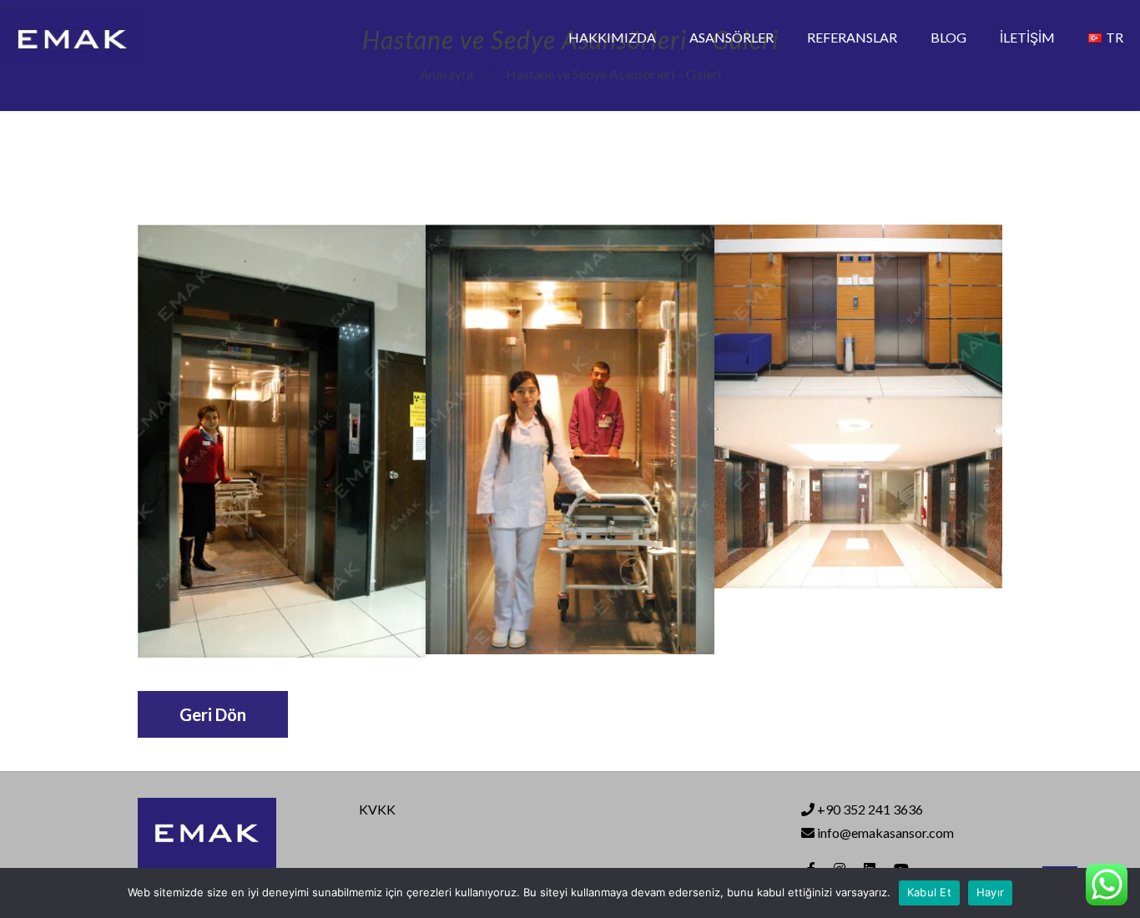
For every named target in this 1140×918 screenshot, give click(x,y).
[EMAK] (72, 37)
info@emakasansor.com (884, 832)
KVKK (377, 809)
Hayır (990, 892)
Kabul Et (929, 892)
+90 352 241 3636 (870, 809)
